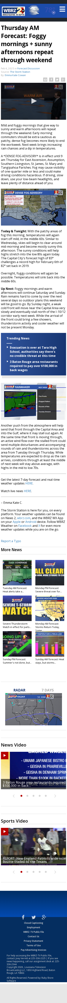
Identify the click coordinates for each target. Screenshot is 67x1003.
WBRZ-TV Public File (33, 931)
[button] (33, 101)
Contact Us (33, 936)
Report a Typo (11, 541)
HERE (29, 483)
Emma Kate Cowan (15, 75)
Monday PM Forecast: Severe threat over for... (48, 589)
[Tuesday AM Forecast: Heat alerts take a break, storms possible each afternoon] (17, 572)
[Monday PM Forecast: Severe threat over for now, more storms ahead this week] (49, 572)
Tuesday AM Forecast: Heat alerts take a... (15, 589)
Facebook (25, 526)
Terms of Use (33, 945)
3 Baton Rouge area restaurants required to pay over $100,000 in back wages (34, 366)
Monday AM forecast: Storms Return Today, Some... (47, 627)
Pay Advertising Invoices (33, 949)
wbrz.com (23, 518)
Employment (33, 927)
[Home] (14, 11)
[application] (33, 101)
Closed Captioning (33, 923)
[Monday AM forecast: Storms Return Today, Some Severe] (49, 608)
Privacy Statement (33, 940)
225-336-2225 (38, 958)
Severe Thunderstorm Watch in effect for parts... (17, 625)
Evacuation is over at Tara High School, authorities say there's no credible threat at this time (33, 351)
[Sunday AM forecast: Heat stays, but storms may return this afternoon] (49, 644)
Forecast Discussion (28, 68)
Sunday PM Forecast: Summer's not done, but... (17, 661)
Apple (17, 522)
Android (30, 522)
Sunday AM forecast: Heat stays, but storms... (49, 661)
